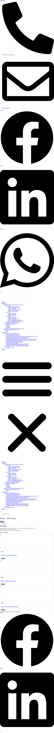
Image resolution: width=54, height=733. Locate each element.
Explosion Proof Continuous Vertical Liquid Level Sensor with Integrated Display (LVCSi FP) (22, 336)
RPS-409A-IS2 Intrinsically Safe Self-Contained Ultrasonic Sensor (17, 344)
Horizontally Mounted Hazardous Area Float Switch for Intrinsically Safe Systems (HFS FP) (21, 340)
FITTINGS (8, 305)
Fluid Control (8, 327)
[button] (27, 405)
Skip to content (2, 0)
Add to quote (3, 558)
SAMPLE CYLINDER (10, 347)
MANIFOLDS (8, 316)
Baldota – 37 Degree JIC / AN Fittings (14, 309)
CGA (7, 331)
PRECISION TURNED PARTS (9, 323)
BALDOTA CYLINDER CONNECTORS (11, 329)
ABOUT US (4, 302)
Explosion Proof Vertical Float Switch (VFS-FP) (14, 501)
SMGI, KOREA (7, 346)
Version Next (19, 611)
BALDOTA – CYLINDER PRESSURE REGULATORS (14, 328)
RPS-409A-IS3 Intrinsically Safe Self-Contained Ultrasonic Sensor (17, 345)
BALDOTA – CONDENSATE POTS (12, 321)
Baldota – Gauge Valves (12, 319)
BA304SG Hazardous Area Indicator (12, 502)
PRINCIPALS (4, 332)
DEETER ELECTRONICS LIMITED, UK (11, 333)
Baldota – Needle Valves (12, 314)
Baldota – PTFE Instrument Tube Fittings (9, 606)
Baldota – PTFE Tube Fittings (13, 311)
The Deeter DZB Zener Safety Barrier (12, 335)
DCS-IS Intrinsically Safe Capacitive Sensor (13, 334)
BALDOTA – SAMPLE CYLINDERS (13, 322)
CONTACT (4, 349)
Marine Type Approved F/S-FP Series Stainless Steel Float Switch (17, 343)
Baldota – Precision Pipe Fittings (13, 307)
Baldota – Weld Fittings (12, 308)
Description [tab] (4, 523)
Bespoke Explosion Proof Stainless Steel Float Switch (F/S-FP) (16, 338)
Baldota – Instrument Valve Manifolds (14, 479)
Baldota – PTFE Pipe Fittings (13, 310)
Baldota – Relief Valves (12, 315)
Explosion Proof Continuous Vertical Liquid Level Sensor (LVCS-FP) (18, 337)
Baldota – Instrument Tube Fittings (14, 306)
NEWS (3, 348)
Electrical (7, 325)
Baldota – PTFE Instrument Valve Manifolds (15, 480)
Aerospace (8, 324)
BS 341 (7, 330)
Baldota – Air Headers (12, 317)
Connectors (8, 326)
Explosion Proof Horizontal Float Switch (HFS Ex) (14, 341)
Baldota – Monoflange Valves (13, 318)
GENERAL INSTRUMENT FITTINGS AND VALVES (14, 304)
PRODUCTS (4, 303)
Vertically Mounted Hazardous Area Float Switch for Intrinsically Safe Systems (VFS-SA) (21, 339)
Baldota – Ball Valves (12, 313)
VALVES (8, 312)
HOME (3, 301)
